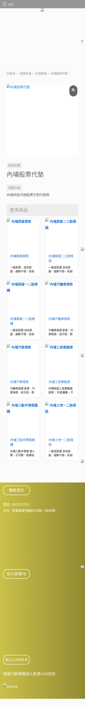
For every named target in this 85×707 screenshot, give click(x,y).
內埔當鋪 (41, 73)
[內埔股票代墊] (42, 120)
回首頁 (11, 73)
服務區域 (25, 73)
